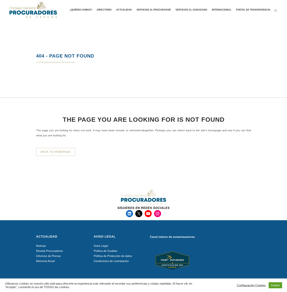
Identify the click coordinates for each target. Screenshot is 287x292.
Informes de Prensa (48, 255)
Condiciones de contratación (111, 261)
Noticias (41, 245)
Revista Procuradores (49, 250)
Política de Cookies (105, 250)
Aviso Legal (101, 245)
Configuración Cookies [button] (251, 285)
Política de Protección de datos (113, 255)
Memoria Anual (45, 261)
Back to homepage (56, 151)
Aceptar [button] (275, 285)
